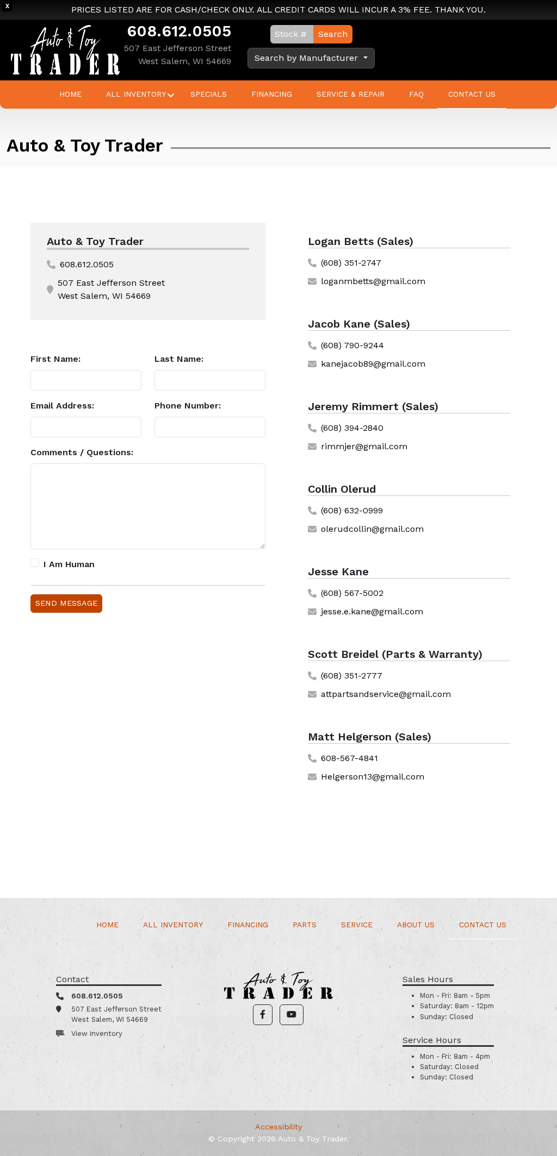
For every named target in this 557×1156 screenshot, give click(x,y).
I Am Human (69, 564)
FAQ (416, 94)
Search (333, 34)
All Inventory (136, 94)
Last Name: (178, 359)
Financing (271, 94)
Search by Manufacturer (308, 58)
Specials (208, 94)
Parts (305, 924)
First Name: (55, 359)
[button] (263, 1014)
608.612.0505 (179, 31)
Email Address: (62, 405)
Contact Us (472, 94)
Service (357, 924)
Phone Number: (187, 405)
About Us (416, 924)
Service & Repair (351, 94)
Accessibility (278, 1126)
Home (70, 94)
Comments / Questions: (81, 452)
